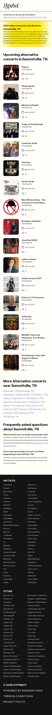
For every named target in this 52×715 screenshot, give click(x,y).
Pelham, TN (38, 402)
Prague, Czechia (34, 605)
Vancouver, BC (8, 642)
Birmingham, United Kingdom (38, 595)
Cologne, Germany (35, 612)
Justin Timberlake (34, 502)
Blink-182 (31, 552)
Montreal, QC (8, 649)
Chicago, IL (7, 602)
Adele (5, 512)
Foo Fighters (32, 508)
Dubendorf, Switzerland (36, 649)
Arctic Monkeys (33, 518)
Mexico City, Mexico (10, 656)
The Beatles (7, 535)
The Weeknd (8, 539)
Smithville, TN (38, 409)
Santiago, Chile (33, 676)
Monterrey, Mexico (10, 663)
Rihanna (6, 528)
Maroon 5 (6, 505)
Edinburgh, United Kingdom (13, 673)
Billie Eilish (7, 559)
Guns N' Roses (33, 535)
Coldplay (6, 502)
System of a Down (34, 515)
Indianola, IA (8, 599)
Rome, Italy (32, 636)
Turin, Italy (31, 632)
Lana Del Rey (32, 498)
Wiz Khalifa (32, 582)
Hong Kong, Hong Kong (36, 656)
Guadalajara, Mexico (11, 659)
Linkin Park (7, 522)
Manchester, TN (10, 394)
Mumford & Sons (34, 532)
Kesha (30, 555)
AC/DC (30, 512)
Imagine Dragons (9, 552)
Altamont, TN (22, 398)
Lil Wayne (31, 491)
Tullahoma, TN (9, 409)
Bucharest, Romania (35, 642)
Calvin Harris (33, 569)
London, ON (7, 629)
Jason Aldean (33, 579)
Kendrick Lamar (9, 566)
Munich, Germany (34, 619)
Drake (5, 495)
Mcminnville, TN (10, 391)
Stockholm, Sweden (35, 646)
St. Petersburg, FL (10, 612)
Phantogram (39, 443)
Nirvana (31, 505)
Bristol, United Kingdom (12, 676)
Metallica (6, 545)
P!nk (5, 569)
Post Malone (32, 488)
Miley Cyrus (32, 485)
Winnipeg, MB (8, 616)
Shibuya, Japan (33, 659)
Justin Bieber (8, 518)
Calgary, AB (7, 622)
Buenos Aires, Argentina (37, 673)
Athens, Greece (33, 622)
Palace (31, 443)
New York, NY (8, 595)
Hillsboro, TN (40, 394)
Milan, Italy (32, 629)
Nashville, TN (8, 609)
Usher (5, 572)
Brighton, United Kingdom (37, 602)
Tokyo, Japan (32, 663)
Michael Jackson (9, 562)
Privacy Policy (14, 701)
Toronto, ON (7, 639)
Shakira (31, 549)
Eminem (6, 488)
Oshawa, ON (8, 632)
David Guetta (33, 525)
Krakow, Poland (33, 639)
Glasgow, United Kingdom (37, 599)
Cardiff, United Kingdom (12, 666)
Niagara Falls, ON (10, 646)
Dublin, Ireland (33, 626)
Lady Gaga (7, 515)
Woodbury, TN (9, 402)
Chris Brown (32, 495)
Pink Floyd (31, 522)
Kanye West (7, 579)
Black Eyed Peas (34, 559)
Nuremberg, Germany (36, 616)
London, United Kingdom (12, 669)
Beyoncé (6, 532)
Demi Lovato (32, 539)
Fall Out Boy (32, 528)
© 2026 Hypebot (15, 685)
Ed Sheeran (7, 508)
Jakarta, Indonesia (34, 666)
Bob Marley (32, 576)
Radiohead (32, 542)
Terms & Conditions (18, 696)
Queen (5, 582)
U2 (4, 542)
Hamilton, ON (8, 619)
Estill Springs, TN (24, 413)
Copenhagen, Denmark (36, 609)
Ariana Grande (9, 555)
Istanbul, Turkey (34, 653)
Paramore (7, 576)
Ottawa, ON (7, 636)
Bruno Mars (7, 491)
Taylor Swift (7, 485)
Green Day (7, 549)
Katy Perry (7, 498)
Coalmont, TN (21, 405)
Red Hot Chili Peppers (11, 525)
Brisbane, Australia (35, 669)
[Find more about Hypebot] (26, 5)
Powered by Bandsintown (23, 690)
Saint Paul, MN (8, 605)
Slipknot (31, 572)
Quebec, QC (7, 626)
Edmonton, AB (8, 653)
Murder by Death (9, 446)
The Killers (31, 545)
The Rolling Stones (34, 566)
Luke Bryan (32, 562)
